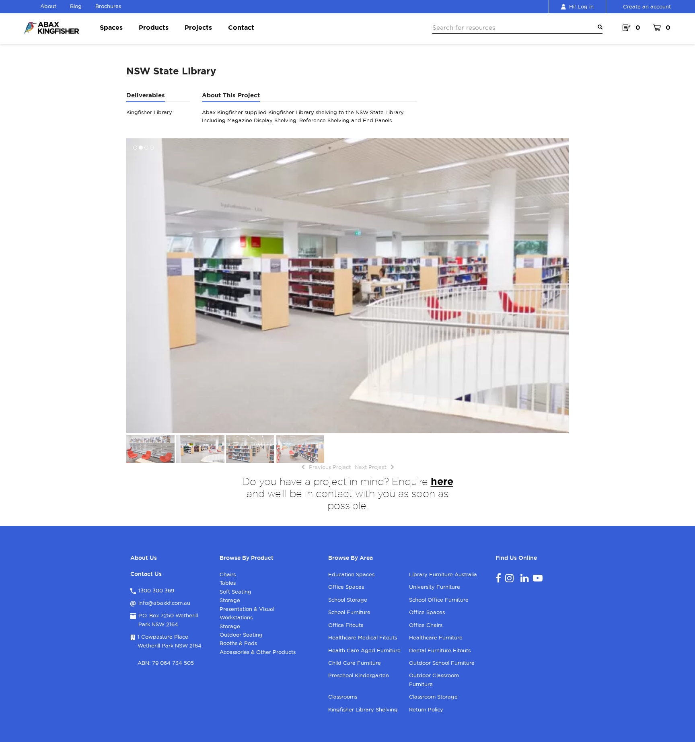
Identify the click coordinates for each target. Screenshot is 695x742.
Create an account (647, 6)
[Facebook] (498, 578)
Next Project (371, 467)
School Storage (347, 599)
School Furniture (349, 612)
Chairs (228, 574)
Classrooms (342, 696)
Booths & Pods (238, 643)
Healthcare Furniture (436, 637)
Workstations (236, 617)
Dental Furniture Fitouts (440, 650)
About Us (143, 558)
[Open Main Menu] (598, 27)
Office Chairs (425, 625)
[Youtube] (538, 578)
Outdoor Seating (241, 634)
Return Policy (426, 709)
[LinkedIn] (524, 578)
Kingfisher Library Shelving (363, 709)
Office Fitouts (345, 625)
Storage (230, 600)
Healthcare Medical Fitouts (362, 637)
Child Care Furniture (354, 663)
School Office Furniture (439, 599)
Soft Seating (235, 591)
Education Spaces (351, 574)
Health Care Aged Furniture (364, 650)
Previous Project (330, 467)
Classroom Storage (433, 696)
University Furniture (434, 587)
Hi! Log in (581, 6)
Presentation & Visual (247, 609)
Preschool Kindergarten (358, 675)
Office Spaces (346, 587)
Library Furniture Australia (443, 574)
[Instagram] (509, 578)
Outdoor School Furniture (442, 663)
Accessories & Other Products (258, 652)
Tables (228, 583)
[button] (133, 285)
